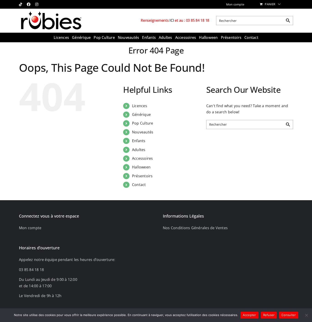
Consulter (288, 315)
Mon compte (30, 227)
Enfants (138, 140)
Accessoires (142, 158)
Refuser (269, 315)
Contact (139, 184)
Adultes (138, 149)
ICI (172, 20)
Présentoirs (142, 175)
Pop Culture (142, 123)
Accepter (249, 315)
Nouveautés (142, 132)
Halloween (141, 167)
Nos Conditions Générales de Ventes (195, 227)
